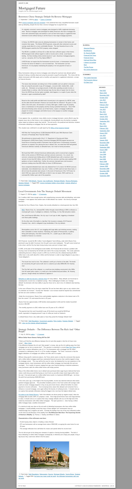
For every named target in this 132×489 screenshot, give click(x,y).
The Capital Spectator (90, 77)
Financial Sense (88, 58)
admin (36, 19)
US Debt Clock (88, 82)
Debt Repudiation (34, 321)
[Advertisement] (95, 28)
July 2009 (103, 152)
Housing (39, 181)
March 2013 (103, 102)
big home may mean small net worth (45, 476)
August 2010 (103, 133)
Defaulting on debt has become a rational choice (33, 279)
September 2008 (105, 176)
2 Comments (43, 194)
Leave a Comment (46, 19)
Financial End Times (90, 55)
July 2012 (103, 109)
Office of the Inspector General (60, 128)
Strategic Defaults (24, 183)
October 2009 (104, 145)
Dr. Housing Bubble (89, 53)
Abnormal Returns (89, 48)
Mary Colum (28, 343)
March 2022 (103, 93)
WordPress (105, 486)
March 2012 (103, 114)
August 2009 (103, 150)
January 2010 (104, 140)
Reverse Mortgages (71, 181)
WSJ (23, 210)
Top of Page (22, 486)
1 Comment (40, 334)
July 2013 (103, 100)
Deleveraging (43, 474)
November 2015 (104, 95)
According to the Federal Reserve (29, 394)
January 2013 (104, 107)
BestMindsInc (88, 50)
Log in (112, 486)
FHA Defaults (33, 181)
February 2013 (104, 105)
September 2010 (105, 131)
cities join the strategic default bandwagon (34, 323)
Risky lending (58, 321)
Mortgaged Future (32, 7)
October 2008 (104, 173)
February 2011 (104, 128)
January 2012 (104, 116)
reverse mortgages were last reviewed (33, 22)
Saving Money (70, 474)
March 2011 (103, 126)
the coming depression (90, 69)
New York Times (71, 347)
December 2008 (104, 168)
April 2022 (103, 90)
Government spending (46, 321)
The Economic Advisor (90, 80)
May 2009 (103, 157)
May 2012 (103, 112)
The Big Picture (88, 67)
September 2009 (105, 147)
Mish (85, 65)
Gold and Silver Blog (90, 60)
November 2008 (104, 171)
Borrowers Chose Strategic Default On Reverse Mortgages (45, 16)
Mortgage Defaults (59, 181)
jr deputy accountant (90, 62)
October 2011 (104, 119)
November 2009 (104, 142)
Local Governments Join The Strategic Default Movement (45, 191)
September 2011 (105, 121)
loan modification (48, 181)
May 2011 (103, 123)
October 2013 (104, 97)
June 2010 (103, 138)
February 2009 (104, 164)
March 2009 (103, 161)
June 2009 (103, 154)
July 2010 (103, 135)
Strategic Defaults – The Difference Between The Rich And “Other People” (49, 330)
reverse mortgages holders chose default (52, 183)
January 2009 (104, 166)
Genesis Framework (94, 486)
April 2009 (103, 159)
